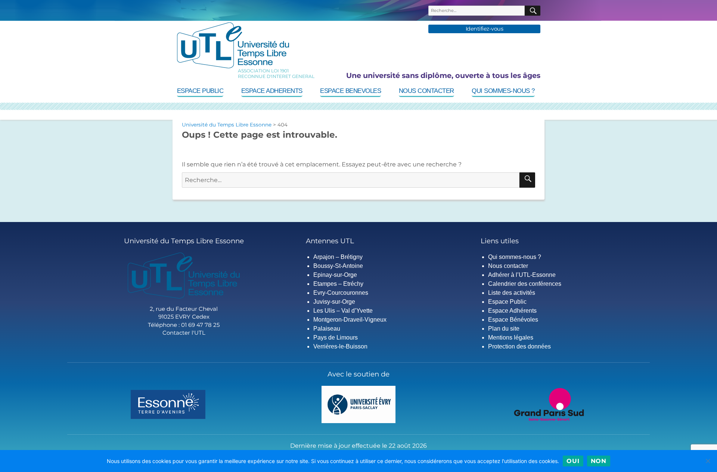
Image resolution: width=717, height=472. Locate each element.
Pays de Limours (335, 337)
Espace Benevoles (350, 90)
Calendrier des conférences (524, 284)
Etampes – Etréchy (338, 284)
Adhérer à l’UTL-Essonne (522, 275)
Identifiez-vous (484, 29)
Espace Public (200, 90)
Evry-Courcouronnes (340, 293)
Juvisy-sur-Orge (334, 301)
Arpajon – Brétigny (338, 257)
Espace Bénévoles (513, 319)
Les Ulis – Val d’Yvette (343, 310)
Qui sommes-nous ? (503, 90)
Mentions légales (510, 337)
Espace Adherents (271, 90)
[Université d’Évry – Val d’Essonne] (359, 404)
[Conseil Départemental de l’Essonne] (168, 404)
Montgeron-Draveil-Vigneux (350, 319)
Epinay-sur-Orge (335, 275)
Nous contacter (426, 90)
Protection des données (519, 346)
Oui (573, 461)
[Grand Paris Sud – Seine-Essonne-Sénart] (549, 404)
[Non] (707, 461)
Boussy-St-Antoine (338, 266)
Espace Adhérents (512, 310)
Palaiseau (326, 328)
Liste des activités (511, 293)
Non (598, 461)
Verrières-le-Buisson (340, 346)
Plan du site (503, 328)
